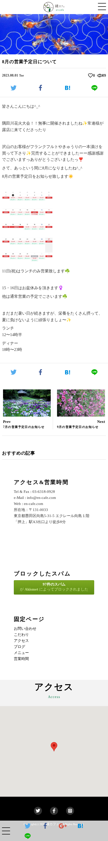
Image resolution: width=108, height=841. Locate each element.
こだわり (21, 635)
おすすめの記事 (18, 453)
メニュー (21, 653)
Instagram (70, 811)
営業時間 (21, 659)
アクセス (21, 641)
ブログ (19, 647)
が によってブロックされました (54, 586)
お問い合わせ (25, 629)
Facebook (54, 811)
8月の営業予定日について (29, 61)
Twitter (38, 811)
